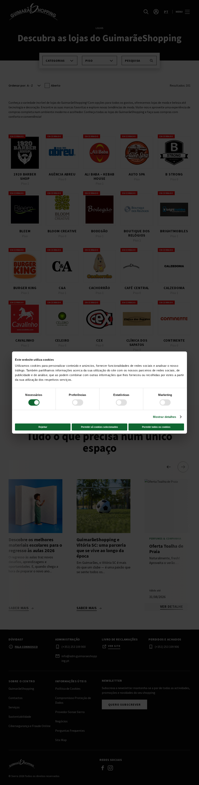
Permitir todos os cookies (156, 427)
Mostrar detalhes (164, 416)
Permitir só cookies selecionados (99, 427)
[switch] (77, 402)
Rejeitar (42, 427)
